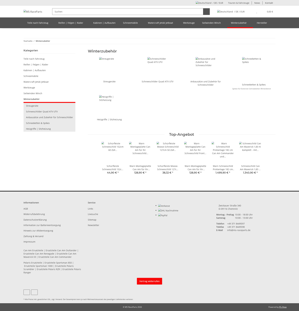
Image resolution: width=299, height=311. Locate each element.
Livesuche (93, 214)
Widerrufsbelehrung (34, 214)
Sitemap (92, 219)
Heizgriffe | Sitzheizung (109, 119)
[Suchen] (206, 11)
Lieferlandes (120, 299)
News (257, 2)
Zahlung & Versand (33, 236)
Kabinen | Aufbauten (35, 70)
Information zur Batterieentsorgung (42, 225)
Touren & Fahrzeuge (238, 2)
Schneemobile (31, 76)
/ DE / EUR (218, 2)
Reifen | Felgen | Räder (36, 64)
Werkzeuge (29, 87)
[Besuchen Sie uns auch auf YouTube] (27, 292)
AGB (26, 208)
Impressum (29, 241)
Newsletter (93, 225)
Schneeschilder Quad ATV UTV (157, 81)
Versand (58, 299)
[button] (250, 11)
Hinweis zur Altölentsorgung (38, 230)
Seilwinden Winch (33, 93)
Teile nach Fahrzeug (34, 58)
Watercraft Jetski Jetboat (36, 81)
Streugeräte (109, 81)
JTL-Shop (283, 307)
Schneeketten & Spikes (254, 84)
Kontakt (269, 2)
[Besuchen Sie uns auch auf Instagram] (34, 292)
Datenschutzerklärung (35, 219)
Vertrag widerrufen (149, 281)
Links (90, 208)
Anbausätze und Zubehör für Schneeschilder (49, 117)
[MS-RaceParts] (33, 11)
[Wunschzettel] (257, 11)
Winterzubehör (32, 99)
